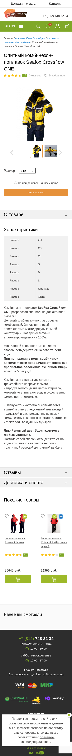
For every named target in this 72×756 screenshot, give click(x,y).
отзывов (35, 75)
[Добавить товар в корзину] (18, 579)
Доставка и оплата (23, 3)
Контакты (55, 3)
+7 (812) (55, 16)
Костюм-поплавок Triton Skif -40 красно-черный (54, 542)
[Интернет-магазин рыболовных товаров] (15, 14)
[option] (36, 151)
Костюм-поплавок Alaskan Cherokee (15, 540)
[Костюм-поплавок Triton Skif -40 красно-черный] (54, 523)
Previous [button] (9, 114)
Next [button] (60, 153)
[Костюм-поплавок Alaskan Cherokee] (18, 523)
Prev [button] (11, 153)
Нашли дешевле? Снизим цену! (38, 182)
